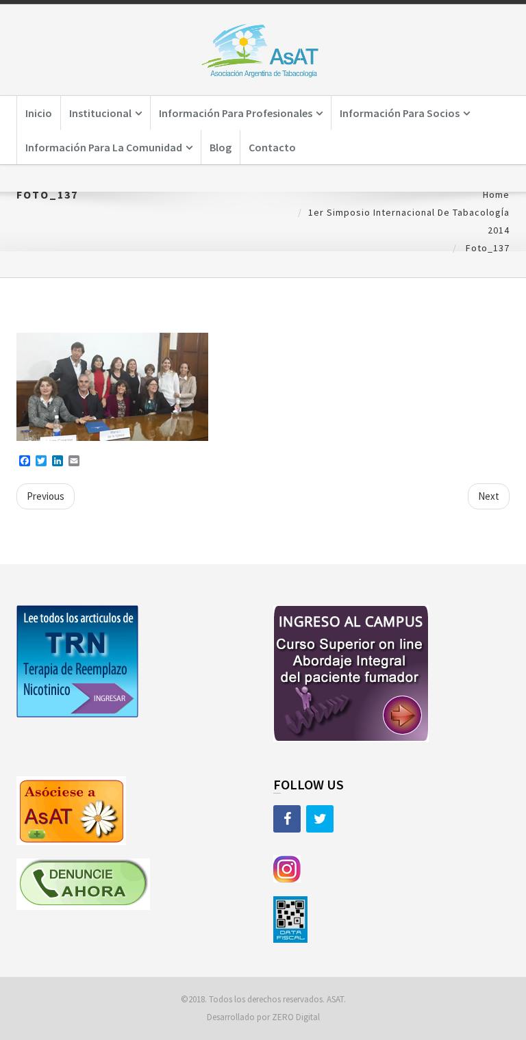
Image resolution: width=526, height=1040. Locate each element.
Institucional (100, 113)
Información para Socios (400, 113)
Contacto (272, 147)
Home (496, 194)
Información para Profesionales (235, 113)
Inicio (38, 113)
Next (488, 496)
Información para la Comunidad (103, 147)
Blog (220, 147)
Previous (45, 496)
